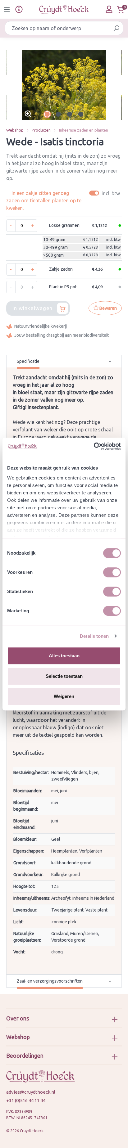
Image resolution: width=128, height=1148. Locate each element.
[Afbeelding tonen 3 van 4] (69, 114)
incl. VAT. (105, 193)
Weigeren (64, 696)
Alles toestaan (64, 655)
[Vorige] (11, 85)
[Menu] (7, 9)
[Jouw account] (109, 9)
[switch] (112, 572)
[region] (64, 85)
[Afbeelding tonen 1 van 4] (47, 114)
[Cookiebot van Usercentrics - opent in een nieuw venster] (93, 446)
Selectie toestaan (64, 676)
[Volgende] (117, 85)
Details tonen (94, 636)
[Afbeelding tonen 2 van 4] (58, 114)
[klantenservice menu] (19, 9)
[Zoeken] (116, 28)
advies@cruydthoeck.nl (30, 1092)
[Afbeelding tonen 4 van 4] (80, 114)
